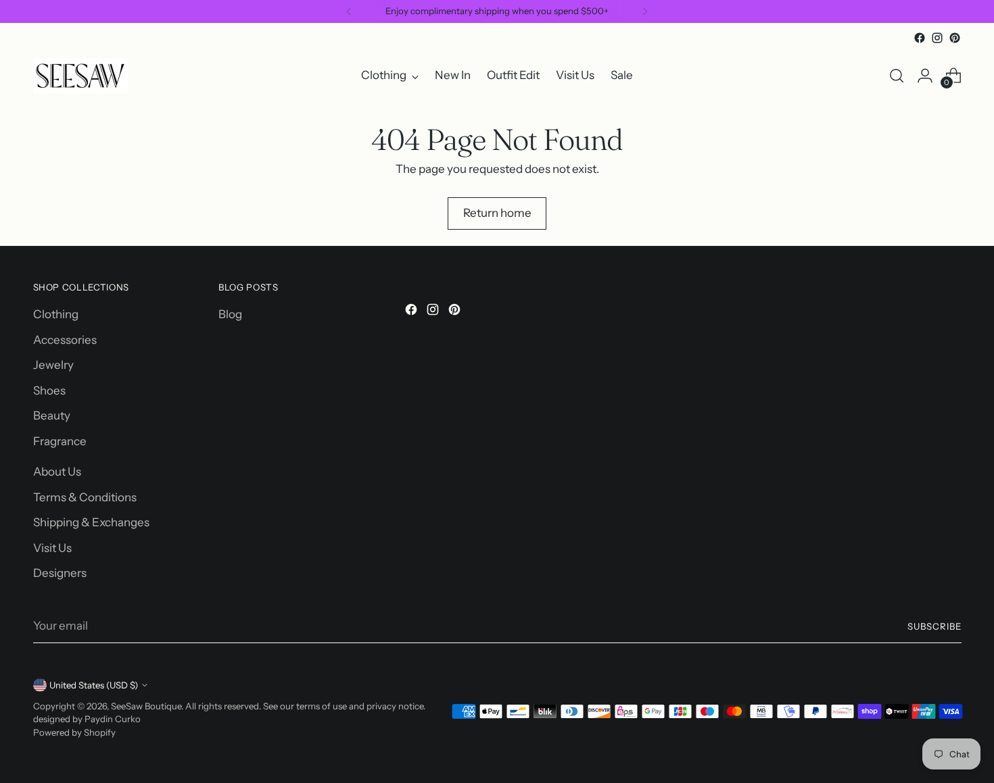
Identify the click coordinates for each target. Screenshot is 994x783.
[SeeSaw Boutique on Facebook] (920, 38)
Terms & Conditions (85, 497)
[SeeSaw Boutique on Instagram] (937, 38)
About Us (57, 471)
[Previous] (349, 11)
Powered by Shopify (74, 732)
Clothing (55, 314)
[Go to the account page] (925, 75)
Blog (230, 314)
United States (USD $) (93, 685)
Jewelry (53, 365)
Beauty (51, 415)
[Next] (645, 11)
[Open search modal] (896, 75)
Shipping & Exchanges (91, 522)
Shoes (49, 390)
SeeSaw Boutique (146, 706)
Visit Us (52, 548)
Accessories (65, 340)
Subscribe (934, 626)
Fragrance (60, 441)
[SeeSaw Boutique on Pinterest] (955, 38)
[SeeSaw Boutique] (80, 75)
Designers (60, 573)
